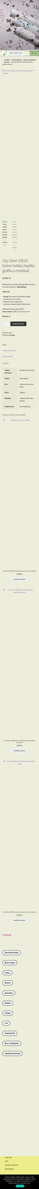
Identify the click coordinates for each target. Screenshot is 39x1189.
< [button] (2, 24)
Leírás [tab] (4, 345)
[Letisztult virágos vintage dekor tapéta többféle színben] (19, 25)
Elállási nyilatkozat (11, 1165)
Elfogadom (20, 1186)
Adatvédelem (9, 1169)
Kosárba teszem (18, 324)
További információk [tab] (9, 351)
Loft (6, 1023)
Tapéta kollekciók (16, 60)
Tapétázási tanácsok (12, 1053)
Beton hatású (10, 963)
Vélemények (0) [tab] (7, 356)
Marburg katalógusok (29, 60)
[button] (33, 72)
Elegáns (8, 1003)
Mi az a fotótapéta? (12, 1043)
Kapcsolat (8, 1157)
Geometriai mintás (11, 952)
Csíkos (7, 973)
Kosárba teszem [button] (19, 579)
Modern (7, 983)
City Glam (6, 62)
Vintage (7, 1013)
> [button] (36, 24)
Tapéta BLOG (10, 1033)
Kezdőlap (7, 60)
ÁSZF (6, 1161)
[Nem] (37, 1182)
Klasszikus (9, 993)
